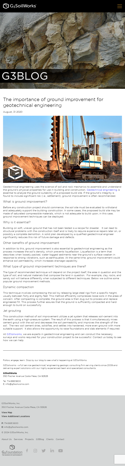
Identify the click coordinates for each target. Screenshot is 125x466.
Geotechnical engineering (102, 190)
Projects (29, 439)
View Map (7, 412)
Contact (60, 439)
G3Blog (40, 439)
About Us (7, 439)
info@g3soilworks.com (17, 384)
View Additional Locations (16, 416)
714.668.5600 (14, 381)
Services (18, 439)
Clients (50, 439)
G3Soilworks (14, 334)
